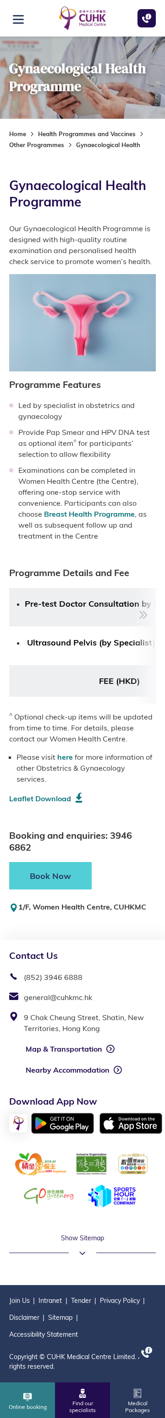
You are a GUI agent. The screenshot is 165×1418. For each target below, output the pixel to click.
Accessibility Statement (43, 1334)
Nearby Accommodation (68, 1069)
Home (17, 134)
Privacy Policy (120, 1300)
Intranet (50, 1300)
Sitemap (60, 1317)
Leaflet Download (40, 798)
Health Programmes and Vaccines (87, 134)
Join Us (19, 1300)
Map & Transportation (64, 1048)
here (65, 757)
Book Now (50, 876)
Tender (81, 1300)
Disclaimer (24, 1317)
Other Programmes (36, 144)
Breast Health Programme (89, 514)
